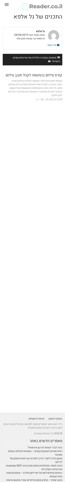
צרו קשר (52, 45)
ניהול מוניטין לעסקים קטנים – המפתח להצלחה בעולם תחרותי (35, 453)
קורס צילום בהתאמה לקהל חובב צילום (34, 75)
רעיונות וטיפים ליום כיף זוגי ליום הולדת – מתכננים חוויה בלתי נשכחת (34, 474)
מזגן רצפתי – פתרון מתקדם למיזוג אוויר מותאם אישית (34, 480)
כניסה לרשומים (36, 419)
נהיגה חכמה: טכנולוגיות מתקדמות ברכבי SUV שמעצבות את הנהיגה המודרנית (34, 467)
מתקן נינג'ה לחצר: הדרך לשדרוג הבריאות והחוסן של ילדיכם (36, 460)
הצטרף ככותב (55, 419)
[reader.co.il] (32, 4)
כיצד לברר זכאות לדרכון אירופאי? (45, 447)
